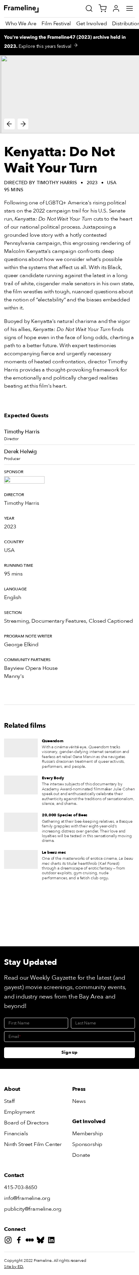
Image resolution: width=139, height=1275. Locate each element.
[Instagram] (9, 1241)
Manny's (14, 676)
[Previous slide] (9, 124)
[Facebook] (20, 1241)
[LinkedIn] (52, 1241)
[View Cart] (102, 8)
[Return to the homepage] (29, 8)
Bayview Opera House (31, 668)
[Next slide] (23, 124)
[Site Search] (89, 8)
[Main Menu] (129, 8)
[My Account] (116, 8)
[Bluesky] (41, 1241)
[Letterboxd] (31, 1241)
